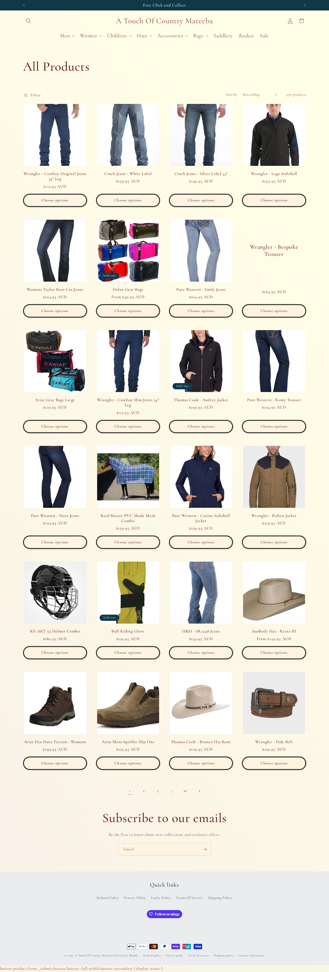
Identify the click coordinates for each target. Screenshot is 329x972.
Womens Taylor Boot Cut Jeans (55, 289)
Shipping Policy (220, 898)
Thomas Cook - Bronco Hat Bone (201, 741)
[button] (28, 21)
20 (185, 791)
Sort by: (232, 94)
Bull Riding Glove (127, 631)
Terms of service (198, 955)
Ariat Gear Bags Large (55, 399)
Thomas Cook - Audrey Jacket (201, 399)
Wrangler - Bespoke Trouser (274, 250)
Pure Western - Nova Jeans (55, 515)
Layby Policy (161, 898)
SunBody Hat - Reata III (274, 631)
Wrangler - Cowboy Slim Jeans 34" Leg (128, 402)
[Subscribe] (205, 849)
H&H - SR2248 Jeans (201, 631)
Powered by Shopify (125, 955)
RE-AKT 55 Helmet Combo (55, 631)
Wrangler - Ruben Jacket (274, 515)
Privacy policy (174, 955)
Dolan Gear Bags (128, 289)
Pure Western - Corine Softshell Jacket (201, 518)
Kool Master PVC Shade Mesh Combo (128, 518)
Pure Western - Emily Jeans (201, 289)
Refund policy (152, 955)
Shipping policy (223, 955)
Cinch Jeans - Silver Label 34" (201, 173)
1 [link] (129, 790)
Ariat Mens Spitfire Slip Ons (128, 741)
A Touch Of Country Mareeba (94, 955)
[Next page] (199, 791)
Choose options (54, 200)
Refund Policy (108, 898)
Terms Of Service (189, 898)
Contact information (251, 955)
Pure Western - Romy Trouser (274, 399)
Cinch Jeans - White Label (128, 173)
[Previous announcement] (24, 5)
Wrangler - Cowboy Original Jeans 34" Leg (55, 176)
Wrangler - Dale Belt (274, 741)
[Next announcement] (305, 5)
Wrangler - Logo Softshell (274, 173)
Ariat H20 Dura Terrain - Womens (55, 741)
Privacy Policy (135, 898)
